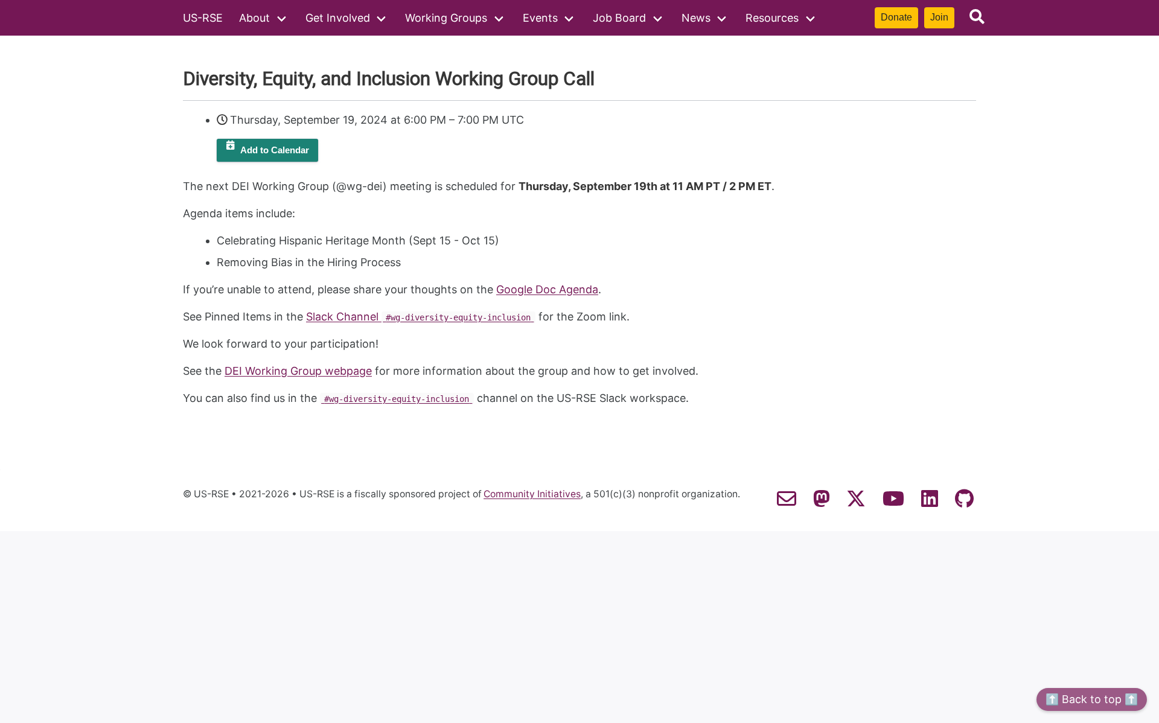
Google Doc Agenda (547, 289)
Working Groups (446, 17)
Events (540, 17)
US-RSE (203, 17)
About (254, 17)
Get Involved (337, 17)
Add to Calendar (274, 150)
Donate (896, 17)
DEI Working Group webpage (298, 371)
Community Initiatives (532, 494)
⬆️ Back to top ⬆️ (1092, 699)
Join (939, 17)
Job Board (619, 17)
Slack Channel (418, 316)
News (696, 17)
